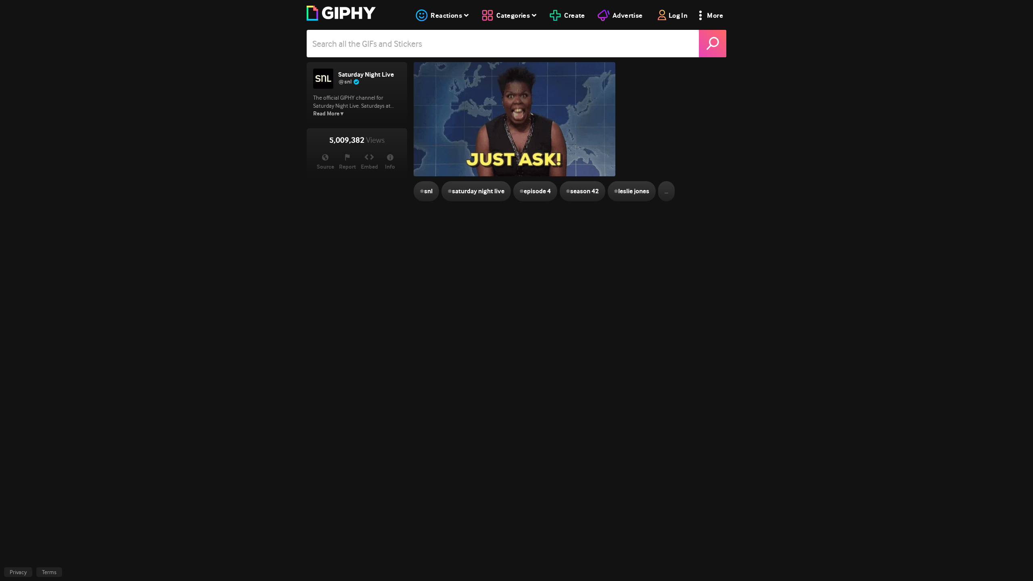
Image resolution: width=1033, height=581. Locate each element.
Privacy (18, 572)
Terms (49, 572)
